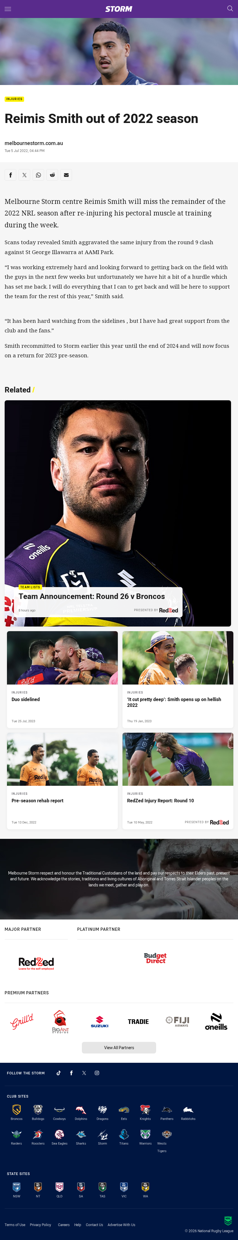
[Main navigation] (8, 9)
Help (77, 1224)
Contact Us (94, 1224)
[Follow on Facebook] (71, 1073)
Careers (64, 1224)
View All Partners (119, 1047)
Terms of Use (15, 1224)
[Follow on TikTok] (58, 1073)
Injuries (14, 99)
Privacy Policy (40, 1224)
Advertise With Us (121, 1224)
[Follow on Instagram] (97, 1073)
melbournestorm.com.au (34, 143)
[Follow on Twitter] (84, 1073)
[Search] (230, 8)
